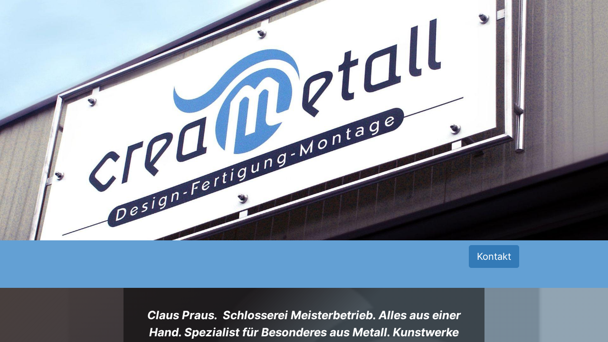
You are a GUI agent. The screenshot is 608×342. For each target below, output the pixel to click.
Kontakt (494, 256)
